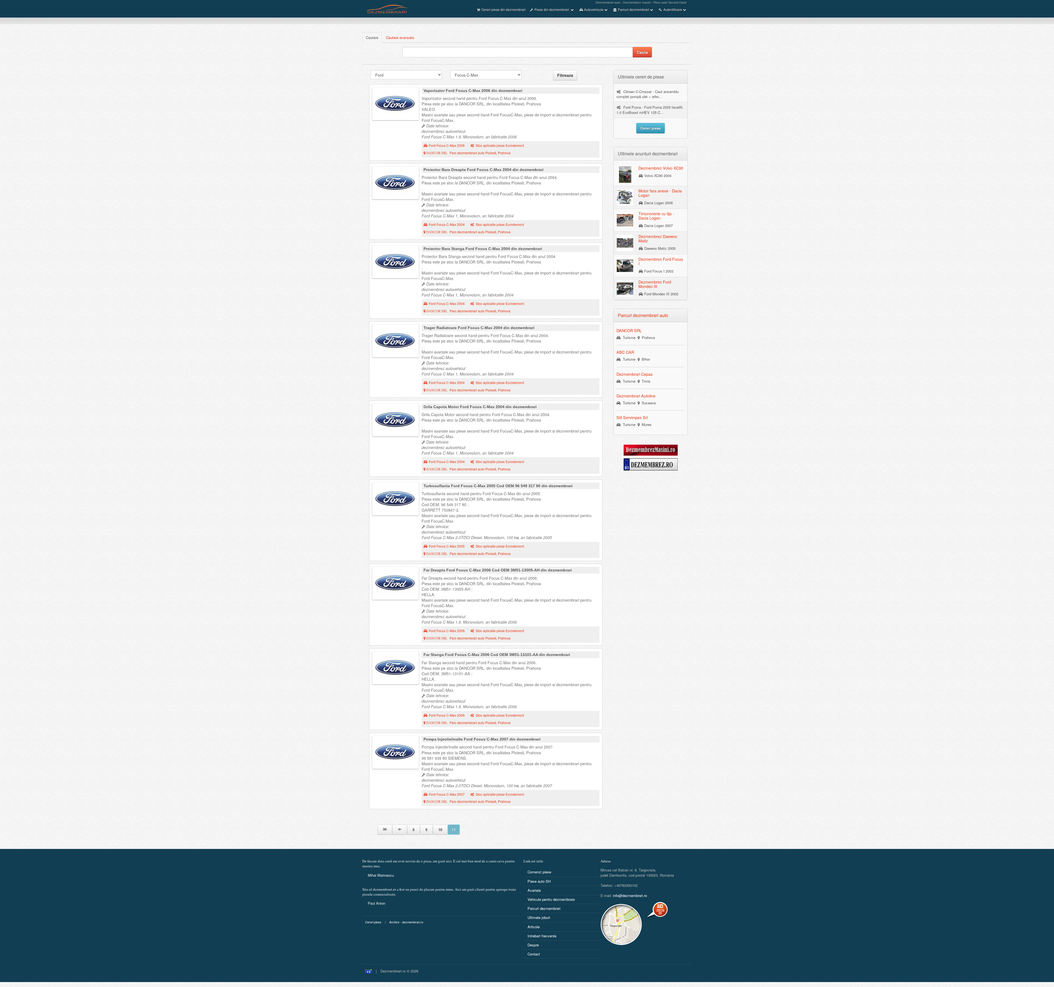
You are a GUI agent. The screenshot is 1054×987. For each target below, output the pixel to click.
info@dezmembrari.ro (630, 895)
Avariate (534, 890)
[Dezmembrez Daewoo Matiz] (625, 242)
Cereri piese (373, 922)
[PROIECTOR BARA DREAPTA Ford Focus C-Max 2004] (395, 182)
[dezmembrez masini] (651, 449)
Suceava (648, 402)
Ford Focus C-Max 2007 (447, 794)
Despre (533, 944)
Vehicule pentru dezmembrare (551, 899)
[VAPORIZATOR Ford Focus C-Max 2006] (395, 103)
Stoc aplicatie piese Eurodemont (500, 145)
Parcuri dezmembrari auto (643, 315)
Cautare (372, 37)
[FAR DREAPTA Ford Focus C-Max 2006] (395, 583)
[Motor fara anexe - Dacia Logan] (625, 197)
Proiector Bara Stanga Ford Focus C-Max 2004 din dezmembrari (483, 248)
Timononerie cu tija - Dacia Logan (656, 216)
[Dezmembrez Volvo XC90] (625, 174)
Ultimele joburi (539, 917)
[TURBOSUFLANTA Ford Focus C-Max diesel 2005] (395, 499)
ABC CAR (625, 352)
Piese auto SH (539, 881)
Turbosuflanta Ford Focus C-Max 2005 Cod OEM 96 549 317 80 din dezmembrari (498, 486)
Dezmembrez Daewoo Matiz (657, 238)
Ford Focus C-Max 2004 (447, 224)
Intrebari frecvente (542, 935)
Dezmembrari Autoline (635, 396)
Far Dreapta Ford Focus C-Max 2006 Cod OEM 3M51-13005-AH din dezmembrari (498, 570)
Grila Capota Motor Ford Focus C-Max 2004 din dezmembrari (480, 407)
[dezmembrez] (651, 464)
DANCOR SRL (629, 330)
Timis (645, 381)
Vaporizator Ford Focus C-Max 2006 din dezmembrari (473, 90)
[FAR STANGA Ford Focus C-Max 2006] (395, 667)
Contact (534, 954)
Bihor (645, 359)
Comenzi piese (539, 871)
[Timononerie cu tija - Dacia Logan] (625, 220)
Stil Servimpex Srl (632, 417)
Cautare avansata (400, 37)
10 (440, 829)
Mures (646, 424)
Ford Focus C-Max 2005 (447, 546)
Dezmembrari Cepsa (634, 374)
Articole (534, 926)
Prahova (647, 337)
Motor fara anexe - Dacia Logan (660, 193)
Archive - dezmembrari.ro (406, 922)
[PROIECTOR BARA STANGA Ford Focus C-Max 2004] (395, 261)
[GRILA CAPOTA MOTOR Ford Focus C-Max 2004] (395, 419)
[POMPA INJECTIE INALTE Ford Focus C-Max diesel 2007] (395, 752)
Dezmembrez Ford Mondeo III (654, 284)
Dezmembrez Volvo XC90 (660, 168)
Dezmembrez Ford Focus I (660, 261)
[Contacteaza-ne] (635, 924)
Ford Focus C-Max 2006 (447, 145)
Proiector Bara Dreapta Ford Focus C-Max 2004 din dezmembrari (483, 169)
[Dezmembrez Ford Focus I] (625, 265)
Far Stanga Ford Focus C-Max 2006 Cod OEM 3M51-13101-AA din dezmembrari (497, 654)
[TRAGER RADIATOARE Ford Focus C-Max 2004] (395, 340)
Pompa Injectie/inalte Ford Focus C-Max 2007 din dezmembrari (482, 739)
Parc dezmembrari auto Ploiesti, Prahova (468, 153)
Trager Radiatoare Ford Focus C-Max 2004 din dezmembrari (479, 328)
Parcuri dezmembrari (544, 908)
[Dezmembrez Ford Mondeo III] (625, 288)
